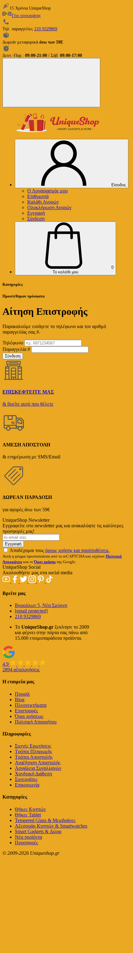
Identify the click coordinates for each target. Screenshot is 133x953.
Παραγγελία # (16, 349)
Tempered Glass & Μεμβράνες (45, 820)
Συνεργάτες (26, 779)
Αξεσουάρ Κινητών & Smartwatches (51, 826)
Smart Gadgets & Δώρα (38, 831)
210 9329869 (45, 29)
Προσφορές (26, 842)
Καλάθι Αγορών (43, 202)
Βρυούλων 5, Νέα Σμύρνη (41, 605)
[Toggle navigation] (51, 82)
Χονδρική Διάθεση (33, 773)
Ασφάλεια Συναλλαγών (38, 768)
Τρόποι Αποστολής (34, 757)
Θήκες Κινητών (30, 809)
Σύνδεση (36, 218)
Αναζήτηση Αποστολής (37, 762)
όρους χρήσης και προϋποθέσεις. (77, 550)
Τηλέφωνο (12, 342)
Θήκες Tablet (28, 814)
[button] (65, 248)
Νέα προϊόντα (28, 837)
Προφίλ (22, 694)
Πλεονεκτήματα (30, 705)
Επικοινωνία (27, 784)
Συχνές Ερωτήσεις (33, 745)
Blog (19, 699)
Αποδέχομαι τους (60, 550)
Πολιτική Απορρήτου (36, 721)
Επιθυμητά (38, 196)
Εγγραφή (36, 213)
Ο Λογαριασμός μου (47, 190)
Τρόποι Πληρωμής (33, 751)
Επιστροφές (26, 710)
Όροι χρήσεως (29, 716)
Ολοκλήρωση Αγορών (49, 207)
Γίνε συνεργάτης (26, 15)
